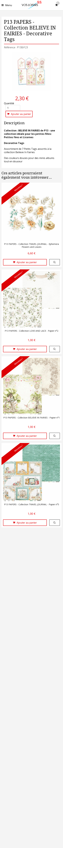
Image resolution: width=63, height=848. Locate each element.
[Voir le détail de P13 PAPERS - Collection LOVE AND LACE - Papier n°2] (54, 349)
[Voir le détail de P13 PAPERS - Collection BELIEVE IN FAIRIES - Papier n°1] (54, 436)
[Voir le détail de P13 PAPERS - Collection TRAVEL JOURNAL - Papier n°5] (54, 522)
